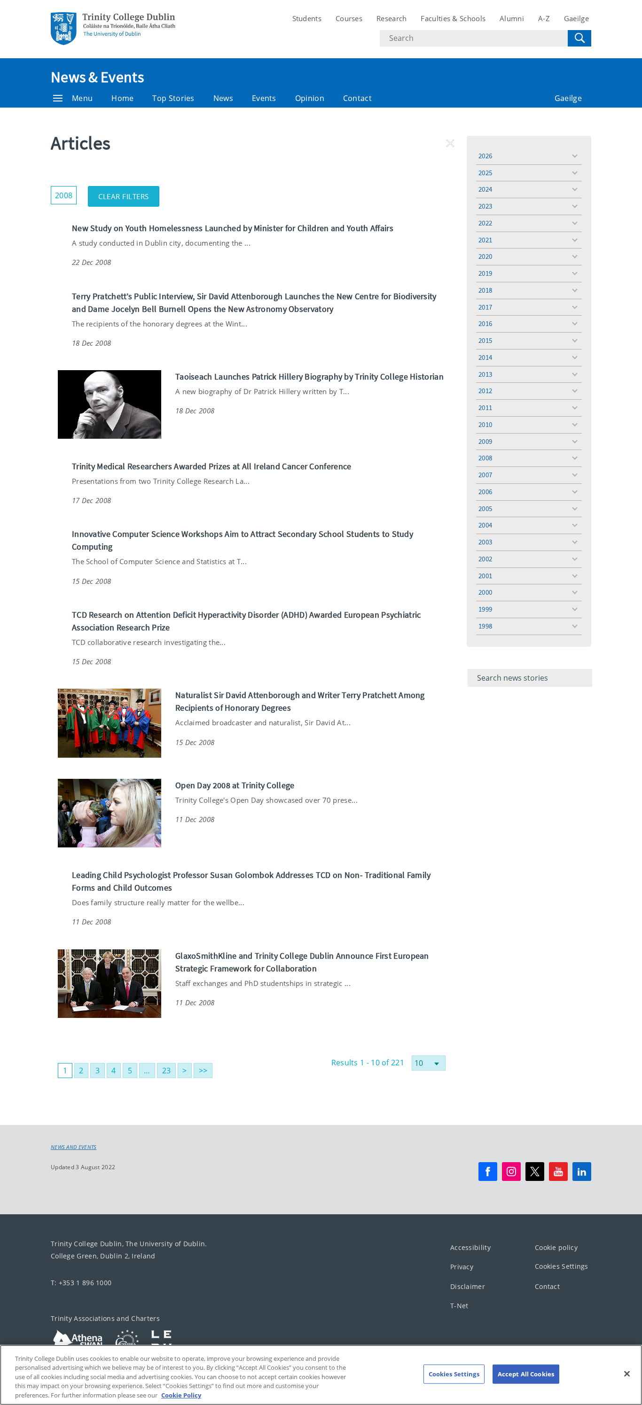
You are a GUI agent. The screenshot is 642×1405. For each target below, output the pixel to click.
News (223, 98)
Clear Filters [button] (128, 193)
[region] (321, 1375)
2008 (485, 457)
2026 (485, 155)
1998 (485, 625)
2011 (485, 407)
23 (166, 1070)
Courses (349, 18)
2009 (485, 441)
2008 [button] (66, 193)
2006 (485, 491)
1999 (485, 609)
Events (264, 98)
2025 (485, 172)
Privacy (461, 1266)
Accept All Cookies (526, 1374)
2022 (485, 222)
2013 (485, 374)
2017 (485, 307)
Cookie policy (556, 1247)
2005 (485, 508)
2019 (485, 273)
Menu (82, 98)
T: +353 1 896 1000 (81, 1282)
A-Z (544, 18)
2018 (485, 290)
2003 (485, 541)
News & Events (97, 77)
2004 (485, 524)
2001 (485, 575)
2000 (485, 592)
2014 (485, 357)
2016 (485, 323)
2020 (485, 256)
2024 (485, 189)
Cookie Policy (181, 1395)
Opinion (309, 98)
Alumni (512, 18)
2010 (485, 424)
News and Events (74, 1147)
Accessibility (470, 1247)
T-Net (459, 1305)
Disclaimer (467, 1286)
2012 (485, 390)
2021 (485, 239)
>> (203, 1070)
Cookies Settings (561, 1266)
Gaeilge (576, 18)
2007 (485, 474)
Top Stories (173, 98)
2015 (485, 340)
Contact (357, 98)
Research (391, 18)
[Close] (627, 1374)
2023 (485, 206)
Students (306, 18)
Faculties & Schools (453, 18)
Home (122, 98)
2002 (485, 558)
